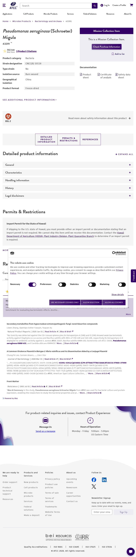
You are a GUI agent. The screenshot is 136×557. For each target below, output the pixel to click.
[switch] (62, 284)
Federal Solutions (89, 13)
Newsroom (71, 487)
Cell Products (28, 13)
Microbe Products (50, 13)
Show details (118, 294)
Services (70, 13)
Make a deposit (32, 515)
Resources (110, 13)
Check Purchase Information (106, 46)
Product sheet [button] (87, 76)
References (90, 139)
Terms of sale (52, 493)
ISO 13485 (74, 547)
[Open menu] (4, 5)
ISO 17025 (90, 547)
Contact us (72, 501)
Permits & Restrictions (69, 139)
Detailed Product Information (46, 139)
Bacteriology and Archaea (48, 21)
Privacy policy (52, 479)
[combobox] (56, 6)
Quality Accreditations (35, 547)
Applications (7, 13)
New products (31, 482)
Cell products (31, 487)
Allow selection (91, 302)
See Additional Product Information (29, 99)
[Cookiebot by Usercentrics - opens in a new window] (114, 253)
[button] (94, 6)
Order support (10, 482)
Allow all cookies (114, 302)
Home (5, 21)
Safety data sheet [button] (124, 76)
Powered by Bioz (11, 398)
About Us (127, 13)
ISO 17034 (107, 547)
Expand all (125, 154)
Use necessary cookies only (65, 302)
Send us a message (45, 431)
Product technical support (7, 490)
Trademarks (51, 506)
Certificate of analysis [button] (106, 76)
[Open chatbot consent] (131, 552)
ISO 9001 (58, 547)
